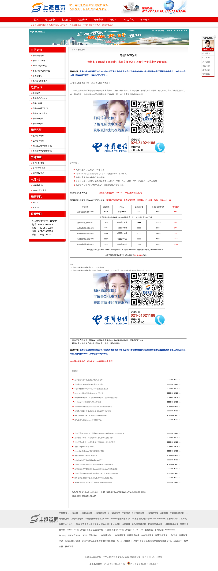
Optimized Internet (156, 519)
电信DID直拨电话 (40, 113)
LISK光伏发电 (73, 535)
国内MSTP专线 (39, 168)
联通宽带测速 (161, 535)
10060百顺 (125, 524)
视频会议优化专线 (94, 530)
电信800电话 (38, 124)
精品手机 (129, 19)
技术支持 (206, 62)
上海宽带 (74, 513)
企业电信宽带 (138, 513)
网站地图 (115, 524)
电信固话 (66, 19)
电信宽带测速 (147, 535)
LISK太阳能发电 (89, 535)
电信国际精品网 (139, 524)
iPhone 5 (36, 202)
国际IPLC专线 (38, 173)
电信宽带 (50, 19)
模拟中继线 (37, 103)
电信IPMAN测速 (72, 541)
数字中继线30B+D (40, 108)
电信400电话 (38, 118)
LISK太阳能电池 (137, 519)
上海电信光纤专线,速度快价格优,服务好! (89, 380)
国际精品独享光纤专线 (42, 146)
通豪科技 (164, 513)
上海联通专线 (77, 519)
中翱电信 (126, 513)
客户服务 (145, 19)
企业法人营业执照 (93, 557)
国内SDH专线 (38, 163)
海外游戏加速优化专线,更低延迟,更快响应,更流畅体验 (94, 478)
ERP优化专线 (123, 530)
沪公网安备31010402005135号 (144, 564)
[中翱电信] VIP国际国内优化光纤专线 (88, 402)
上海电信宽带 (76, 496)
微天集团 (123, 519)
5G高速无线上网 (39, 190)
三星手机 (36, 208)
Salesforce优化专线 (76, 530)
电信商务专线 (38, 55)
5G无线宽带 (110, 530)
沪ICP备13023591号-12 (114, 564)
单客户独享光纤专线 (41, 71)
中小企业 (206, 57)
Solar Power (137, 530)
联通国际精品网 (155, 524)
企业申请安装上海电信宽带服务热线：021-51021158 (157, 541)
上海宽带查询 (105, 535)
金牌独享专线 (38, 141)
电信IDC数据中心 (40, 81)
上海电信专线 (152, 513)
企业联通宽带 (114, 513)
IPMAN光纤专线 (40, 66)
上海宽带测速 (119, 535)
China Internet (110, 519)
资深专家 (206, 66)
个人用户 (206, 53)
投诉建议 (206, 74)
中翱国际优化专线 (93, 519)
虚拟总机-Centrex (40, 98)
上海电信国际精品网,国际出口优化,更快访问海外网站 (93, 406)
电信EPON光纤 (39, 61)
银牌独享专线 (38, 136)
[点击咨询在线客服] (208, 49)
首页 (36, 19)
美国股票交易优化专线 (42, 151)
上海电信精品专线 (100, 524)
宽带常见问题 (133, 535)
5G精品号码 (38, 185)
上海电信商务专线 (82, 524)
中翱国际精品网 (177, 513)
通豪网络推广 (173, 519)
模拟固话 (36, 93)
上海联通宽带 (86, 513)
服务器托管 (37, 76)
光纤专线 (98, 19)
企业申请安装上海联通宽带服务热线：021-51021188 (106, 541)
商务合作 (206, 70)
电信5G (114, 19)
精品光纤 (82, 19)
